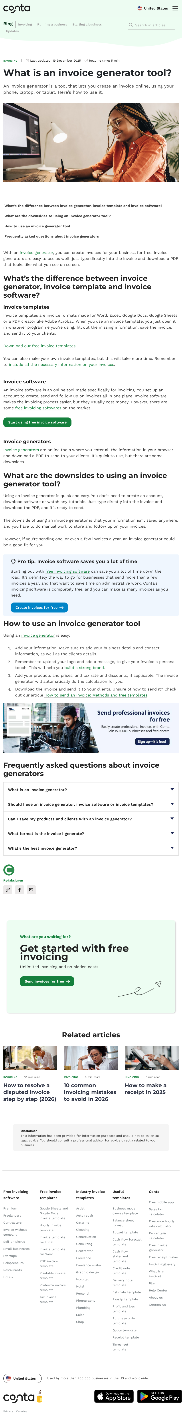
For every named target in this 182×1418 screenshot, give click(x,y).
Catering (82, 1222)
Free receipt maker (163, 1257)
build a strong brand (84, 667)
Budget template (125, 1232)
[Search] (131, 25)
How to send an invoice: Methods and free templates (95, 695)
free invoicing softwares (38, 408)
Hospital (82, 1279)
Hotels (8, 1277)
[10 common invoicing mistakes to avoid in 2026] (91, 1069)
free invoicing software (68, 571)
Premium (10, 1208)
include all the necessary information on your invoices (61, 364)
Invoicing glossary (162, 1264)
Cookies (21, 1411)
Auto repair (84, 1215)
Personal (82, 1293)
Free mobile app (161, 1202)
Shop (80, 1322)
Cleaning (82, 1229)
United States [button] (156, 8)
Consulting (84, 1244)
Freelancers (12, 1215)
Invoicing (25, 24)
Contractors (12, 1222)
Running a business (52, 24)
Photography (85, 1300)
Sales (80, 1315)
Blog (8, 23)
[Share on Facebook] (19, 889)
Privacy (8, 1411)
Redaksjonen (13, 880)
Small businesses (16, 1248)
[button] (22, 1378)
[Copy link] (7, 889)
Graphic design (87, 1272)
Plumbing (83, 1307)
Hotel (80, 1286)
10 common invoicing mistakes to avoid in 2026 (90, 1092)
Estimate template (127, 1292)
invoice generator (36, 252)
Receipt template (126, 1337)
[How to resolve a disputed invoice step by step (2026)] (30, 1069)
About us (156, 1297)
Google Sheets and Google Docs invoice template (54, 1213)
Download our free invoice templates (39, 345)
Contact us (157, 1304)
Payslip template (125, 1299)
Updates (12, 31)
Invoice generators (21, 449)
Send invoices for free (44, 981)
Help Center (158, 1290)
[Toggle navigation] (174, 8)
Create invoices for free (36, 607)
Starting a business (87, 24)
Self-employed (14, 1241)
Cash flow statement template (120, 1256)
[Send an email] (31, 889)
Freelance (83, 1258)
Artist (80, 1208)
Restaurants (12, 1270)
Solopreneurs (13, 1263)
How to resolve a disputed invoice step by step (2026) (29, 1092)
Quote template (124, 1330)
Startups (10, 1256)
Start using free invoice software (37, 422)
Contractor (84, 1251)
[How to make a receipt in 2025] (152, 1069)
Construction (86, 1237)
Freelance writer (88, 1265)
